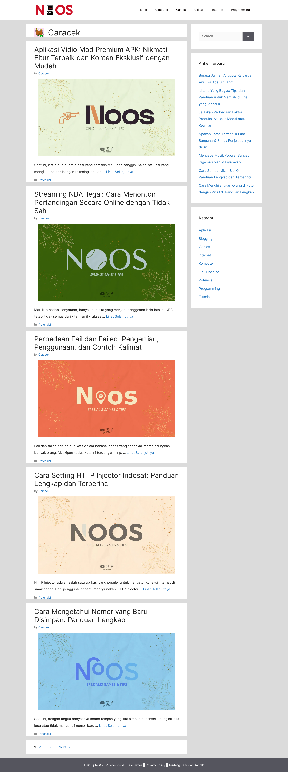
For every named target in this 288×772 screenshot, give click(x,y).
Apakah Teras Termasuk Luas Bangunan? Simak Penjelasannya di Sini (225, 140)
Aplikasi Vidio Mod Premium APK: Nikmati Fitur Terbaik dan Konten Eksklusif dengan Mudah (102, 57)
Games (181, 10)
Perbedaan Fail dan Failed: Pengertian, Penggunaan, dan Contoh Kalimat (96, 343)
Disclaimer (135, 765)
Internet (217, 10)
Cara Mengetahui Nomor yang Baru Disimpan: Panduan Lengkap (91, 615)
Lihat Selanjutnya (119, 172)
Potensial (45, 180)
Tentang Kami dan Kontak (186, 765)
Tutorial (205, 297)
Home (143, 10)
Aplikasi (199, 10)
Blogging (205, 239)
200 (53, 747)
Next (64, 747)
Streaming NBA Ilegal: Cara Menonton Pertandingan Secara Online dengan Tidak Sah (102, 202)
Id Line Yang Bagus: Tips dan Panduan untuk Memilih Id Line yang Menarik (223, 97)
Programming (240, 10)
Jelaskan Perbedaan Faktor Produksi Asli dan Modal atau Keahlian (222, 118)
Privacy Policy (155, 765)
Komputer (161, 10)
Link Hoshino (209, 272)
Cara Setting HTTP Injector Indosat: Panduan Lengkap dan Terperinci (106, 479)
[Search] (248, 36)
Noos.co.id (116, 765)
